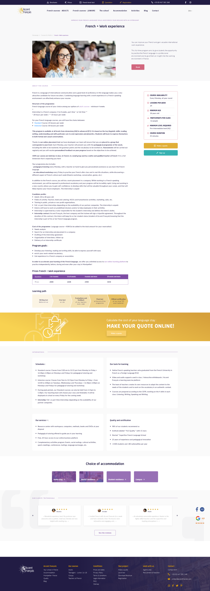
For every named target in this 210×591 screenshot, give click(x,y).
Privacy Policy (98, 572)
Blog (146, 11)
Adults (70, 570)
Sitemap (96, 584)
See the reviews (105, 532)
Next (177, 515)
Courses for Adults (46, 35)
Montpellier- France (50, 575)
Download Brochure (125, 575)
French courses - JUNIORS (84, 11)
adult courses (84, 106)
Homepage (35, 35)
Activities (135, 11)
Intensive (37, 125)
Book (138, 67)
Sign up (162, 153)
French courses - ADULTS (57, 11)
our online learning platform (115, 261)
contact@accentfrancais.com (181, 579)
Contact (155, 11)
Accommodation (120, 11)
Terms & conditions (100, 575)
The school (104, 11)
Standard (37, 123)
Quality (46, 578)
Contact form (172, 570)
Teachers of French (75, 578)
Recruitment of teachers (151, 572)
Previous (33, 515)
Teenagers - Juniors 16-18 (77, 572)
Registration (122, 578)
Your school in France (51, 570)
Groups (71, 575)
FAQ (94, 581)
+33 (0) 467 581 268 (179, 574)
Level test (121, 572)
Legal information (99, 578)
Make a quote (162, 145)
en (189, 11)
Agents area (147, 570)
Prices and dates (99, 570)
